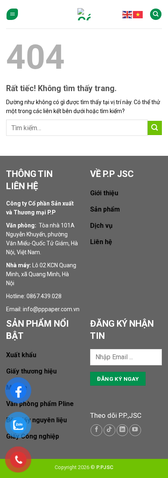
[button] (12, 14)
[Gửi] (155, 128)
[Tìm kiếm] (155, 14)
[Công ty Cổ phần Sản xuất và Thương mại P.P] (84, 14)
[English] (127, 14)
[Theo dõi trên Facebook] (96, 430)
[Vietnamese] (138, 14)
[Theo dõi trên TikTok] (109, 430)
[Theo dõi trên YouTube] (135, 430)
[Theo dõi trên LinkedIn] (122, 430)
